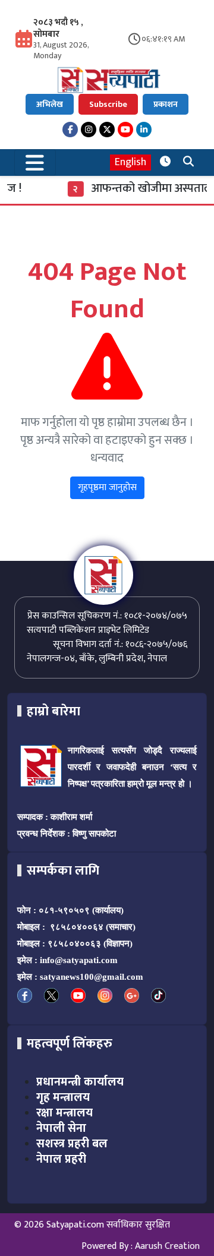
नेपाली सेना (61, 1128)
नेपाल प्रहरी (61, 1159)
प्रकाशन (165, 104)
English (130, 162)
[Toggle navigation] (35, 162)
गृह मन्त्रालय (63, 1097)
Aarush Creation (167, 1246)
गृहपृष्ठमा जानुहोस (107, 487)
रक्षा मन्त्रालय (64, 1113)
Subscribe (108, 104)
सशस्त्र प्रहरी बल (72, 1144)
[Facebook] (70, 129)
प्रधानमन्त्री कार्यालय (80, 1082)
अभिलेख (49, 104)
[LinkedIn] (144, 129)
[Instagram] (88, 129)
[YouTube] (125, 129)
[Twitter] (107, 129)
